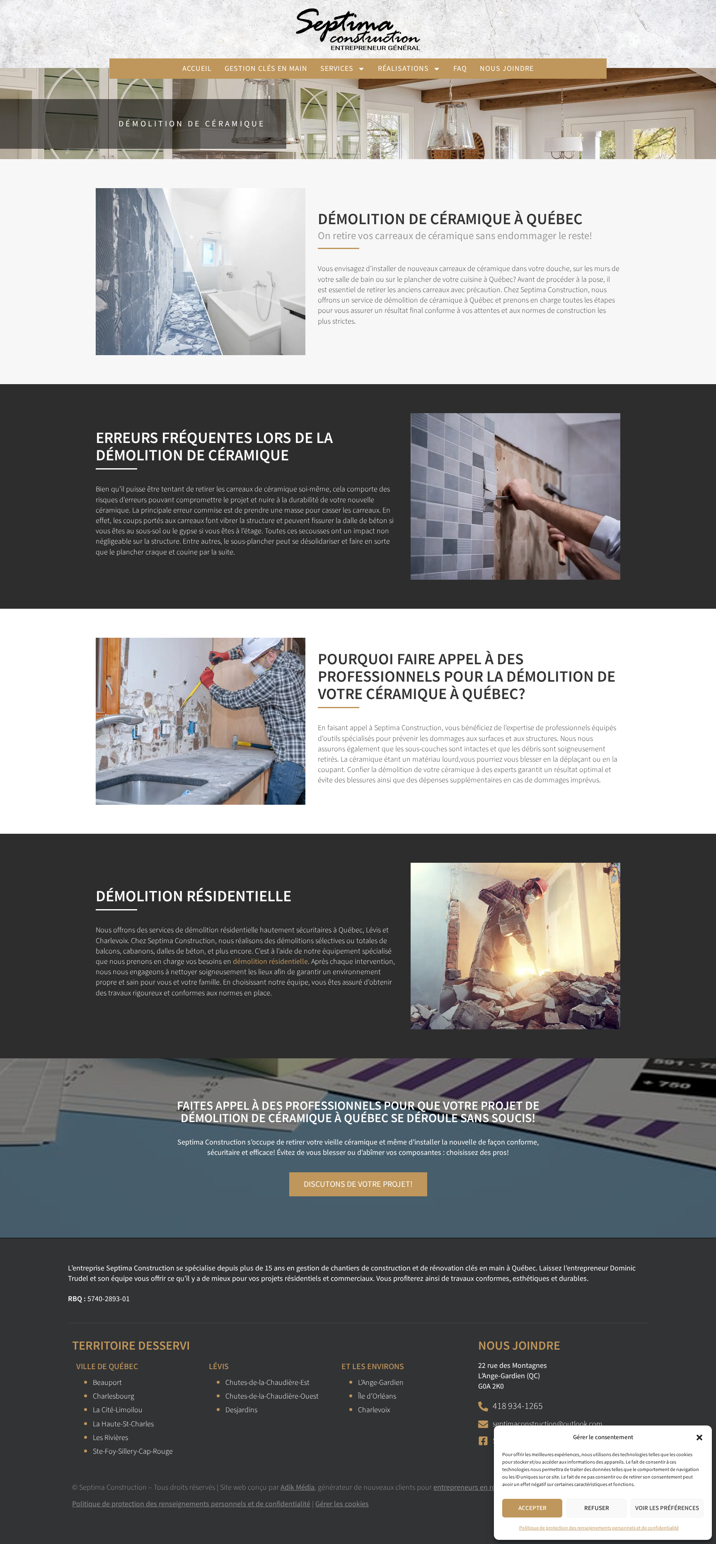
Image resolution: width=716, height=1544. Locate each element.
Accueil (197, 68)
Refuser (596, 1508)
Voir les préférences (667, 1508)
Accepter (532, 1508)
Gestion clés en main (266, 68)
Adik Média (297, 1487)
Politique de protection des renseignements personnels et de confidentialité (599, 1528)
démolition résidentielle (270, 961)
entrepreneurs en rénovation (478, 1487)
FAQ (460, 68)
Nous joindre (507, 68)
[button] (699, 1437)
